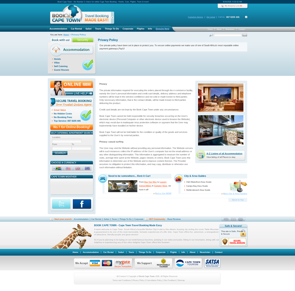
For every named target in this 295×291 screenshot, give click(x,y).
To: (73, 144)
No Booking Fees (63, 117)
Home (210, 29)
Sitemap (181, 280)
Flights (140, 28)
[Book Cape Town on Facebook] (83, 204)
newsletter (233, 219)
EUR (87, 169)
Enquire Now (162, 28)
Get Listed (210, 17)
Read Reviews (174, 219)
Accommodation (58, 28)
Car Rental (76, 28)
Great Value (60, 110)
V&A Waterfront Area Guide (199, 182)
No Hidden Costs (63, 113)
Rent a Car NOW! (163, 193)
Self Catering (61, 66)
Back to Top (238, 200)
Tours (98, 28)
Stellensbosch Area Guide (198, 190)
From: (54, 144)
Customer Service (195, 17)
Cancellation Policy (154, 280)
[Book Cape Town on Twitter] (61, 204)
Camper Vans (160, 186)
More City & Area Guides (235, 193)
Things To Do (112, 28)
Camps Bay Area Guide (197, 186)
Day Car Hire (150, 182)
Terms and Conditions (122, 280)
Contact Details (246, 17)
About (219, 29)
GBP (78, 169)
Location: (56, 137)
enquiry (240, 219)
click (113, 18)
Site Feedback (170, 280)
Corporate (128, 28)
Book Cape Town (80, 15)
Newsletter (230, 29)
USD (68, 169)
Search (211, 35)
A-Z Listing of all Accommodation (224, 153)
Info (150, 28)
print (226, 219)
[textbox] (66, 141)
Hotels (57, 59)
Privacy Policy (138, 280)
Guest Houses (61, 70)
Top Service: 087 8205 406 (67, 121)
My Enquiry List (232, 6)
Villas (57, 62)
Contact (242, 29)
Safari (88, 28)
